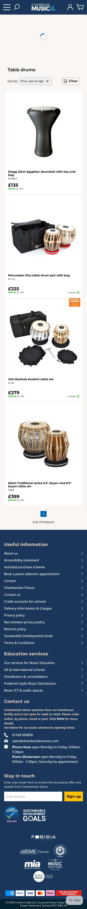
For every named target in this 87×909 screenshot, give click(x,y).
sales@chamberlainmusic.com (35, 741)
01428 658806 (22, 735)
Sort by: (12, 81)
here (60, 718)
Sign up (74, 796)
